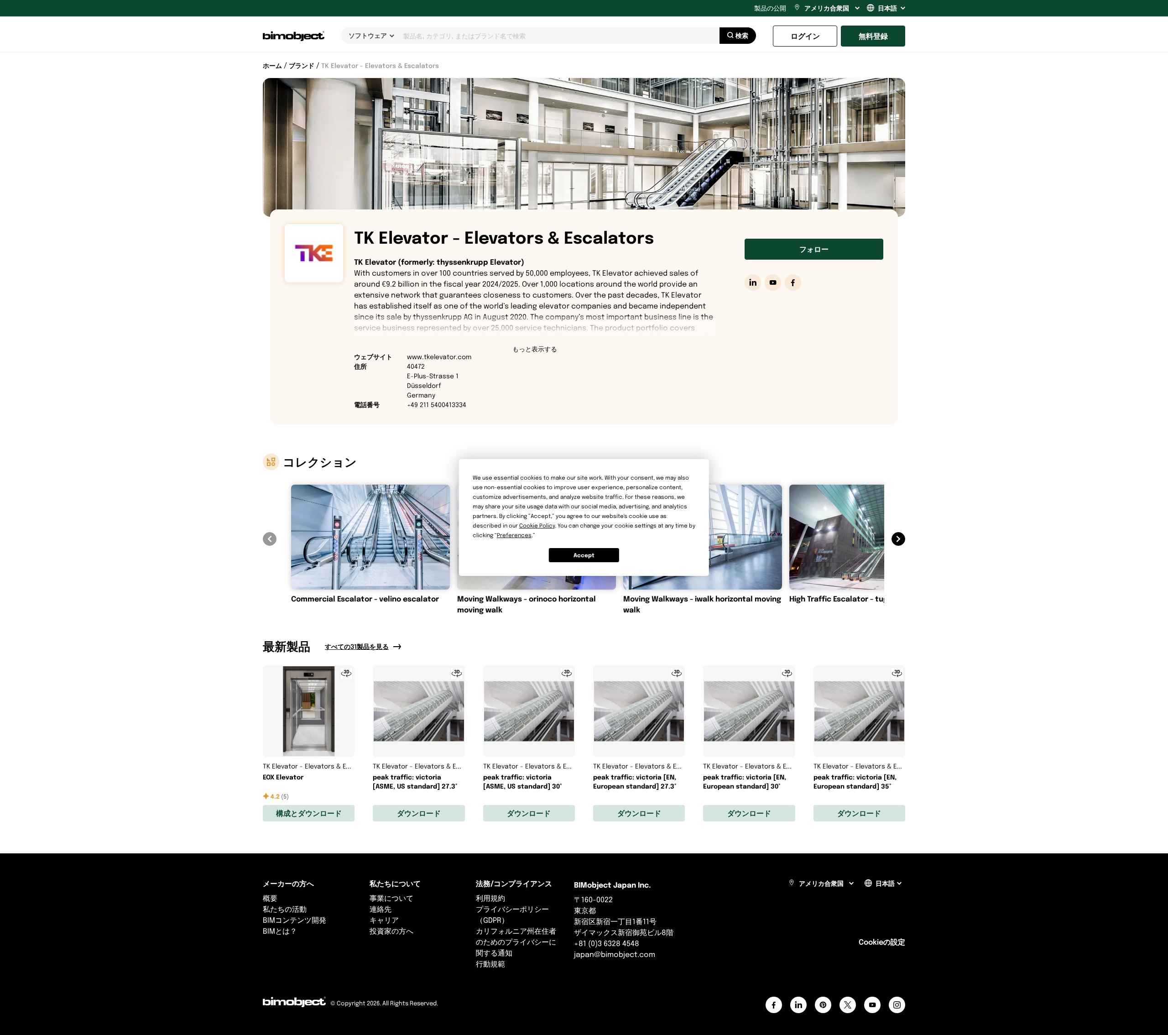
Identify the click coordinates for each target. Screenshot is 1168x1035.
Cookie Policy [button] (537, 525)
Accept (584, 555)
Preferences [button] (514, 535)
